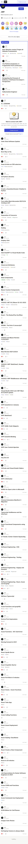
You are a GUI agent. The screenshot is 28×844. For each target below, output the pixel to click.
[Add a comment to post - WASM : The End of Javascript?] (4, 330)
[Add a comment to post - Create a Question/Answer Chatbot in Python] (6, 193)
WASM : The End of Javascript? (11, 325)
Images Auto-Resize (7, 820)
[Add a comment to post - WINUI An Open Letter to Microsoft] (6, 492)
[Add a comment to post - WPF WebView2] (7, 418)
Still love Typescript (7, 596)
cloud (20, 67)
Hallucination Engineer (9, 92)
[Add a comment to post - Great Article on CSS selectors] (2, 169)
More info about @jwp (14, 36)
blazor (3, 292)
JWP (6, 46)
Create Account (14, 130)
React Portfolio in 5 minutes (10, 677)
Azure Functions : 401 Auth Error (11, 632)
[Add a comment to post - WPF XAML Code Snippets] (7, 429)
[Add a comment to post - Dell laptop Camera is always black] (6, 834)
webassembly (14, 304)
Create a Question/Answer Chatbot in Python (13, 189)
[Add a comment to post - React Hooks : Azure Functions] (7, 694)
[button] (2, 23)
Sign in (21, 134)
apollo (6, 654)
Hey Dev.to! (5, 457)
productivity (13, 53)
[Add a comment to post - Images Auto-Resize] (2, 823)
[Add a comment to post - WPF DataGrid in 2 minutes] (7, 408)
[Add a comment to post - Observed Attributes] (6, 270)
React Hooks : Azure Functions (11, 690)
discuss (3, 279)
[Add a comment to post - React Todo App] (7, 707)
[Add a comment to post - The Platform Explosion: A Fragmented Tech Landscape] (7, 70)
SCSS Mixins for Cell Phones (10, 810)
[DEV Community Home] (5, 2)
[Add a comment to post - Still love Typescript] (4, 599)
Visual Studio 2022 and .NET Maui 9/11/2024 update (12, 391)
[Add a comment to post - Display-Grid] (2, 245)
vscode (13, 279)
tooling (8, 279)
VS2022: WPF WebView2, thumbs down (12, 365)
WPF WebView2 (6, 415)
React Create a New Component (11, 750)
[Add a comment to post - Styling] (6, 233)
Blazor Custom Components (10, 290)
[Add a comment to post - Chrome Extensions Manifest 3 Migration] (6, 504)
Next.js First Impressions (9, 619)
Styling (3, 228)
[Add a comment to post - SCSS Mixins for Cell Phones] (2, 813)
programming (8, 67)
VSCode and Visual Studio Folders (12, 468)
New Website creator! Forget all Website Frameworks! (12, 50)
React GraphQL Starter (8, 665)
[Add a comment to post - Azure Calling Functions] (2, 718)
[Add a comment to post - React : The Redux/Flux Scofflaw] (2, 318)
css (2, 166)
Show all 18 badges (14, 31)
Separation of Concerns (9, 215)
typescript (13, 571)
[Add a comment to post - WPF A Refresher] (7, 482)
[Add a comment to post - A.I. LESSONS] (6, 108)
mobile (11, 394)
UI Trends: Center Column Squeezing (13, 536)
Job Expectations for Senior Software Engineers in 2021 (13, 774)
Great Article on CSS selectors (11, 164)
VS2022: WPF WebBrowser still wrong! (14, 378)
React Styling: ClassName (9, 737)
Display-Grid (5, 240)
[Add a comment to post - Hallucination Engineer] (7, 95)
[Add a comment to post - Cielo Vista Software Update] (2, 144)
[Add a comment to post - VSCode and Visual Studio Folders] (6, 471)
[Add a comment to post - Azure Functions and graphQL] (7, 611)
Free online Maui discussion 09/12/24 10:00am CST (13, 202)
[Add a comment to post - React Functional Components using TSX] (6, 529)
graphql (11, 585)
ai (8, 53)
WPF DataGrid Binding (8, 436)
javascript (19, 53)
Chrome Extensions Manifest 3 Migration (11, 501)
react (2, 571)
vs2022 (8, 304)
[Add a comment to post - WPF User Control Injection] (2, 450)
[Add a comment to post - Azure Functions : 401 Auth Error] (2, 634)
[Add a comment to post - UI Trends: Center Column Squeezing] (2, 539)
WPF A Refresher (6, 479)
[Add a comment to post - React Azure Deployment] (2, 730)
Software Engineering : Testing (11, 557)
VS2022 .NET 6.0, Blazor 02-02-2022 (13, 302)
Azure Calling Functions (9, 715)
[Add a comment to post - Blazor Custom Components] (7, 295)
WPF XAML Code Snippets (10, 426)
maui (2, 205)
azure (6, 585)
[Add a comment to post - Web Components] (4, 282)
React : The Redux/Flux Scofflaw (12, 315)
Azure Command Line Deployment (12, 798)
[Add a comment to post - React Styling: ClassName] (2, 742)
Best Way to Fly (6, 152)
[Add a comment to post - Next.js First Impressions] (6, 624)
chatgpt (3, 254)
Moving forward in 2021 (9, 642)
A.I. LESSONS (5, 103)
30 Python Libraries (7, 176)
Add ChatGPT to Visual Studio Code (13, 253)
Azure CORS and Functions (10, 785)
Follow (21, 8)
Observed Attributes (8, 265)
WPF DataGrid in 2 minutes (10, 405)
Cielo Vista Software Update (10, 141)
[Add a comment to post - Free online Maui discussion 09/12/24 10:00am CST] (2, 208)
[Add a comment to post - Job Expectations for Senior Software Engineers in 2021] (6, 777)
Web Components (7, 277)
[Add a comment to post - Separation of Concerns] (6, 220)
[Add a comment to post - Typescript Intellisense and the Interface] (2, 517)
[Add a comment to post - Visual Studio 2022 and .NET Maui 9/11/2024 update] (2, 397)
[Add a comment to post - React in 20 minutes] (7, 765)
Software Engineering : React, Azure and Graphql (13, 582)
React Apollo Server (7, 652)
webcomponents (8, 166)
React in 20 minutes (7, 760)
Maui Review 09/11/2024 (9, 352)
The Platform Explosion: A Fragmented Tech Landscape (12, 64)
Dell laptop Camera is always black (12, 831)
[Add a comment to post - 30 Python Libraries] (2, 181)
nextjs (3, 608)
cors (6, 787)
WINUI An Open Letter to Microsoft (12, 489)
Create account (22, 2)
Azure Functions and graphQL (11, 606)
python (3, 178)
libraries (8, 178)
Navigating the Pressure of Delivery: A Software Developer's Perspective (13, 79)
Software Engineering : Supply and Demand (12, 568)
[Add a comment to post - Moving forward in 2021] (2, 645)
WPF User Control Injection (10, 447)
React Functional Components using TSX (13, 525)
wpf (7, 380)
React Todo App (6, 702)
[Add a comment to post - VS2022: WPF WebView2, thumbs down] (6, 371)
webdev (5, 53)
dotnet (7, 205)
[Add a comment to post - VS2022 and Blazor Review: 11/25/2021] (2, 344)
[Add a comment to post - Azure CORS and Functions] (6, 790)
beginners (15, 217)
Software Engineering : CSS (10, 547)
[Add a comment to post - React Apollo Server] (7, 657)
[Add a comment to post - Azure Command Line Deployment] (2, 803)
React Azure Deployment (9, 725)
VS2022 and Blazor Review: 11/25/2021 (10, 338)
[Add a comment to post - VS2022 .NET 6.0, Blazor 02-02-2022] (7, 307)
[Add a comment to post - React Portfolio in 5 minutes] (4, 682)
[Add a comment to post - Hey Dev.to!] (6, 460)
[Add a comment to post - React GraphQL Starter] (7, 670)
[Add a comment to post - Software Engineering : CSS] (2, 550)
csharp (16, 292)
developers (15, 67)
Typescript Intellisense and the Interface (11, 513)
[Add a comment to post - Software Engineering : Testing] (5, 560)
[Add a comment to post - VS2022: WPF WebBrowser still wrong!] (2, 383)
